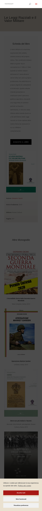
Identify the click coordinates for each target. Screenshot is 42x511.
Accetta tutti (21, 493)
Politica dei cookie (24, 486)
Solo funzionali (21, 499)
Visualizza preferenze (21, 505)
